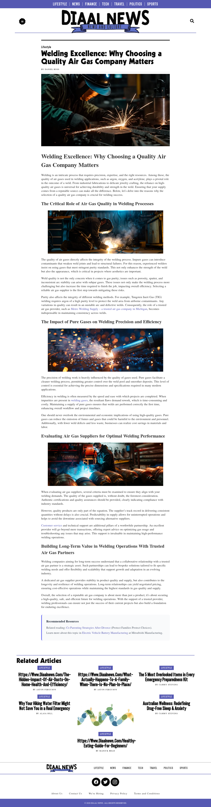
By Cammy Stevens (166, 684)
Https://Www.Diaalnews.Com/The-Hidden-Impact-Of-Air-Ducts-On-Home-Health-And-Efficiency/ (44, 679)
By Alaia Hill (44, 713)
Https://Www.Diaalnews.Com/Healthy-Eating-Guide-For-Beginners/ (106, 743)
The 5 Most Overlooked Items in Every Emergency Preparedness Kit (166, 677)
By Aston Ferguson (44, 689)
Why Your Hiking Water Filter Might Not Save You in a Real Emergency (44, 706)
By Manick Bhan (105, 751)
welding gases (79, 400)
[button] (22, 21)
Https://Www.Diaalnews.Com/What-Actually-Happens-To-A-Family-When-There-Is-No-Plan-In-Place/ (105, 679)
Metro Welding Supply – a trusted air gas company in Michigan (109, 309)
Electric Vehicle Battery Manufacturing (105, 633)
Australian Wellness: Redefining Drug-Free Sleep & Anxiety (166, 706)
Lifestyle (46, 47)
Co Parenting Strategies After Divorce (88, 627)
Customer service (51, 525)
